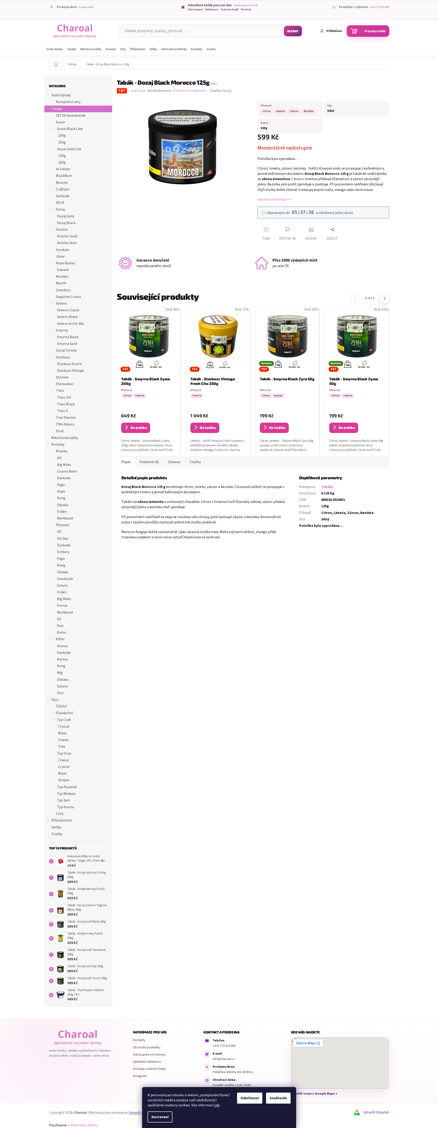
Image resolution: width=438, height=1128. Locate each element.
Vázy (54, 699)
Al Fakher (63, 169)
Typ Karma (65, 807)
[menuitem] (54, 49)
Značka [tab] (195, 461)
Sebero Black (67, 316)
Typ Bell (63, 800)
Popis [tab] (125, 461)
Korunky (57, 444)
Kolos (61, 632)
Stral (60, 431)
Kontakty (139, 1040)
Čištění (61, 706)
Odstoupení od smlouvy (149, 1054)
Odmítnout (249, 1098)
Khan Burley (65, 263)
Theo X (62, 410)
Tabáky (57, 108)
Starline (62, 377)
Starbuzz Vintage (70, 370)
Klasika (61, 451)
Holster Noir (67, 242)
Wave (62, 733)
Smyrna (62, 330)
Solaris (62, 585)
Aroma (62, 646)
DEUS (60, 202)
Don (60, 625)
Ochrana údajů (229, 9)
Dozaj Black (66, 222)
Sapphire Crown (68, 296)
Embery (63, 551)
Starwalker (64, 384)
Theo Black (66, 404)
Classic (63, 739)
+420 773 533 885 (224, 1046)
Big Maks (64, 464)
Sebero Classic (68, 310)
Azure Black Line (70, 128)
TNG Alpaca (65, 424)
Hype (61, 491)
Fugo (61, 484)
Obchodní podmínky (146, 1047)
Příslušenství (61, 820)
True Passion (66, 417)
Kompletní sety (68, 101)
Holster (62, 229)
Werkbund (65, 518)
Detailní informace (272, 199)
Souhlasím (278, 1098)
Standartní (64, 712)
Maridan (62, 276)
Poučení (246, 9)
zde (217, 1105)
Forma (62, 605)
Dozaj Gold (65, 216)
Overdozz (63, 290)
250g (62, 142)
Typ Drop (64, 753)
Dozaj (60, 209)
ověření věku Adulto (82, 1125)
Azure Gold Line (69, 149)
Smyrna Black (67, 337)
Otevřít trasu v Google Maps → (314, 1093)
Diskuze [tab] (174, 461)
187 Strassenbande (71, 115)
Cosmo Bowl (67, 471)
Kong (61, 498)
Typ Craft (64, 719)
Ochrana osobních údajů (149, 1069)
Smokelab (65, 578)
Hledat (293, 31)
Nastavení (160, 1116)
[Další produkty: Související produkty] (384, 298)
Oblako (63, 505)
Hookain (62, 249)
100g (62, 135)
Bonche (62, 182)
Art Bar (62, 538)
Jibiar (60, 256)
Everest (63, 269)
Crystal (63, 726)
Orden (62, 511)
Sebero (61, 303)
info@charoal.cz (224, 1059)
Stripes (63, 780)
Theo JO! (64, 397)
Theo (60, 390)
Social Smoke (66, 350)
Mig (60, 672)
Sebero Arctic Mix (70, 323)
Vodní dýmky (61, 95)
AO (59, 457)
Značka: (220, 90)
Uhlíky (56, 827)
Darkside (62, 196)
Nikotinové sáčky (64, 437)
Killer (60, 639)
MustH (61, 283)
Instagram (140, 1076)
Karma (62, 659)
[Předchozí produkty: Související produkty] (355, 298)
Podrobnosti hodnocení (189, 91)
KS (59, 619)
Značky (56, 834)
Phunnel (62, 525)
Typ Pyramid (67, 787)
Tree (61, 746)
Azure (60, 122)
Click (59, 813)
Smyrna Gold (67, 343)
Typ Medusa (66, 793)
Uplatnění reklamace (147, 1061)
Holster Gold (67, 236)
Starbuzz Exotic (69, 363)
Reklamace (211, 9)
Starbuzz (63, 357)
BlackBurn (64, 175)
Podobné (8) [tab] (149, 461)
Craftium (62, 189)
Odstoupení (195, 9)
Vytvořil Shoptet (376, 1112)
